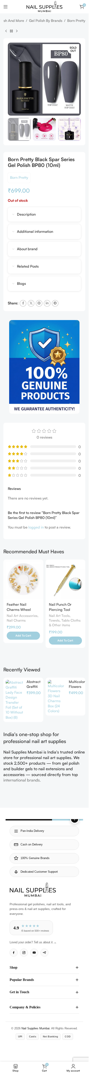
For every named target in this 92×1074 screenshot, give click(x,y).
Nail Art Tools (59, 616)
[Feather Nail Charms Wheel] (23, 579)
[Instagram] (24, 953)
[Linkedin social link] (47, 303)
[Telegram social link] (55, 303)
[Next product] (16, 31)
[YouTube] (34, 953)
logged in (36, 527)
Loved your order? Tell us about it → (33, 942)
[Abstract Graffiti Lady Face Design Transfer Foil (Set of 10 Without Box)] (14, 700)
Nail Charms (16, 620)
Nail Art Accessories (22, 616)
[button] (23, 636)
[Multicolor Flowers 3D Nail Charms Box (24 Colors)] (56, 696)
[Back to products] (11, 31)
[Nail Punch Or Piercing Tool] (66, 579)
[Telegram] (44, 953)
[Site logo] (44, 6)
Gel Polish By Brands (45, 20)
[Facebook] (14, 953)
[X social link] (31, 303)
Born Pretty (76, 20)
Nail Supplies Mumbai (35, 1028)
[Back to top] (74, 819)
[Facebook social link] (23, 303)
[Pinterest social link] (39, 303)
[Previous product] (6, 31)
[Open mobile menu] (5, 6)
